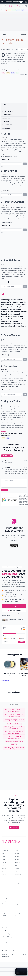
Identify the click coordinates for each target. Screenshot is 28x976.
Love (16, 886)
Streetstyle (4, 907)
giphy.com (4, 137)
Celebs (13, 10)
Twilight (4, 913)
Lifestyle (4, 886)
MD (17, 49)
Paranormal (18, 895)
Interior (4, 883)
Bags (3, 853)
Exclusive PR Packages (7, 936)
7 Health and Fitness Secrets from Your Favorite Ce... (14, 720)
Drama (12, 72)
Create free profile (14, 606)
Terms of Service (6, 942)
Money (17, 889)
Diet (3, 865)
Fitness (17, 868)
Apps (22, 10)
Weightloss (4, 916)
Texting (3, 438)
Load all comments (7, 455)
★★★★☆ (23, 34)
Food (3, 871)
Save (22, 49)
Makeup (4, 889)
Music (18, 10)
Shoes (16, 901)
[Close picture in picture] (16, 969)
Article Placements (6, 931)
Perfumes (17, 898)
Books (3, 859)
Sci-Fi (17, 72)
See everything (5, 680)
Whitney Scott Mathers (13, 304)
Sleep (16, 904)
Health (3, 880)
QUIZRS (26, 74)
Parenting (4, 898)
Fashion (4, 868)
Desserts (17, 862)
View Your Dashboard (15, 610)
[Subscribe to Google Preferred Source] (10, 499)
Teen (10, 10)
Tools (16, 916)
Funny (16, 871)
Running (4, 901)
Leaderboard (5, 641)
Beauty (3, 856)
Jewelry (17, 883)
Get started (21, 641)
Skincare (4, 904)
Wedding (17, 913)
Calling (8, 438)
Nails (3, 895)
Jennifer (5, 49)
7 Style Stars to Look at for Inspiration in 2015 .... (14, 737)
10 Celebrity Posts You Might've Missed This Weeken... (14, 710)
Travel (16, 910)
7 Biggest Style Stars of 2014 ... (14, 741)
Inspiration (18, 880)
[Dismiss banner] (25, 495)
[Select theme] (22, 5)
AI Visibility (4, 928)
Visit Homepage (14, 827)
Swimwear (17, 907)
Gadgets (4, 874)
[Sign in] (26, 6)
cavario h (14, 744)
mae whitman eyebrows (14, 724)
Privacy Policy (5, 939)
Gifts (3, 877)
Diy (6, 10)
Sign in (8, 615)
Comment (4, 490)
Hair (3, 10)
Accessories (5, 850)
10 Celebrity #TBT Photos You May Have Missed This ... (14, 727)
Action (3, 72)
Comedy (8, 72)
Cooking (4, 862)
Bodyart (17, 856)
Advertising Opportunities (8, 933)
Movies (3, 892)
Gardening (18, 874)
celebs (4, 34)
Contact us (4, 925)
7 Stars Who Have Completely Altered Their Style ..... (14, 748)
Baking (17, 853)
